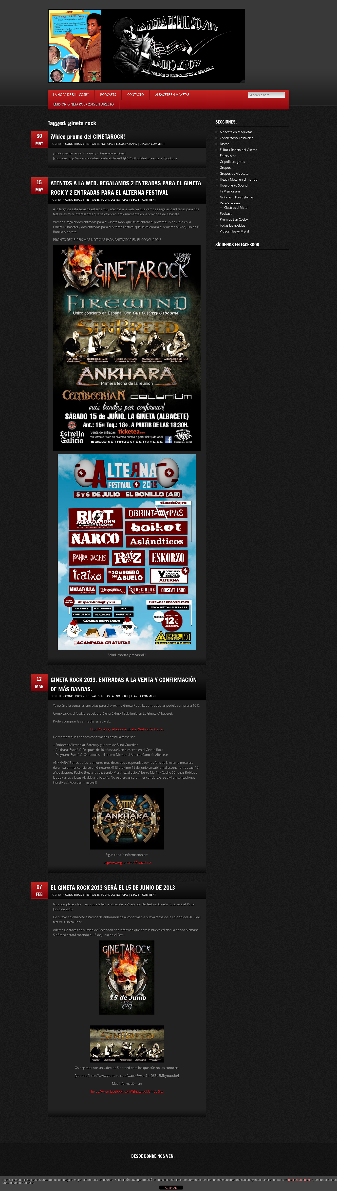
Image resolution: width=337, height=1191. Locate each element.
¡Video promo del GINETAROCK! (88, 136)
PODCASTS (108, 95)
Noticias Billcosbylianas (119, 144)
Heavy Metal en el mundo (239, 179)
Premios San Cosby (234, 219)
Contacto (135, 95)
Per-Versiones (230, 203)
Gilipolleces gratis (232, 162)
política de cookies (300, 1180)
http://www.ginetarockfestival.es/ (127, 863)
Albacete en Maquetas (236, 132)
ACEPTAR (171, 1187)
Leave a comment (152, 144)
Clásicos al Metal (236, 208)
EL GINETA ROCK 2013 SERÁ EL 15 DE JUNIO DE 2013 (113, 887)
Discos (224, 144)
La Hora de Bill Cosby (71, 95)
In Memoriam (230, 191)
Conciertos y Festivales (82, 144)
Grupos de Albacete (234, 173)
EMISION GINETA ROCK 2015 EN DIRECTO (83, 104)
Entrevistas (228, 156)
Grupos (225, 168)
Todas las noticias (114, 199)
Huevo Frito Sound (234, 185)
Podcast (226, 213)
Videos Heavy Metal (234, 231)
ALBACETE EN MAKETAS (172, 95)
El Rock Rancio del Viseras (238, 150)
